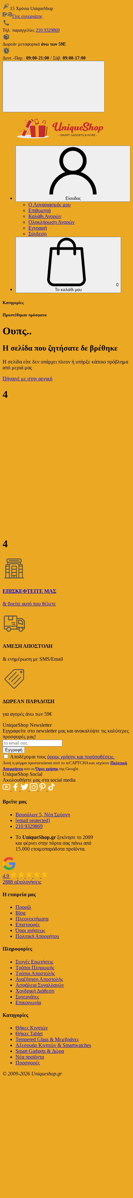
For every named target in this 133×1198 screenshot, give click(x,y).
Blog (20, 913)
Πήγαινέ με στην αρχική (27, 378)
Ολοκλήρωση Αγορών (51, 222)
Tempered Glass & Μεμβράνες (47, 1039)
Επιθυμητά (39, 210)
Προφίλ (23, 907)
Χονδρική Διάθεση (34, 991)
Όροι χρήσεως (30, 930)
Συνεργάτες (27, 996)
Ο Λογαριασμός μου (49, 204)
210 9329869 (48, 30)
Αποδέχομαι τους (62, 756)
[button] (68, 265)
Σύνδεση (37, 233)
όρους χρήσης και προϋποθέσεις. (81, 756)
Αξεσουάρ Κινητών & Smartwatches (53, 1045)
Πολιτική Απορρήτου (37, 936)
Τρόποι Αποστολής (35, 973)
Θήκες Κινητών (31, 1027)
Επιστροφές (27, 924)
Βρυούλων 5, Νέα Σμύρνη (42, 814)
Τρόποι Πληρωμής (34, 967)
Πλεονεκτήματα (31, 918)
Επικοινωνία (28, 1002)
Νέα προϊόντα (29, 1057)
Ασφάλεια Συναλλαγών (39, 985)
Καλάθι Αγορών (44, 216)
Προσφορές (27, 1062)
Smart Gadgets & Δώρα (39, 1051)
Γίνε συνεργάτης (27, 16)
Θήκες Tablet (29, 1033)
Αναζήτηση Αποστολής (39, 979)
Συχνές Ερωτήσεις (34, 961)
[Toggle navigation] (54, 86)
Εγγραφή (37, 228)
